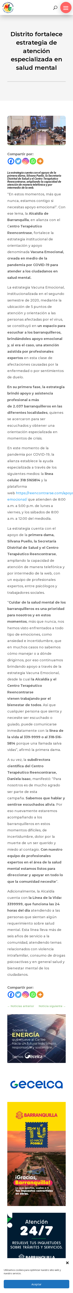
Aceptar (36, 1284)
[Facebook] (11, 161)
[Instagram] (25, 161)
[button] (67, 1263)
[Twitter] (18, 161)
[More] (40, 161)
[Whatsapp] (33, 161)
